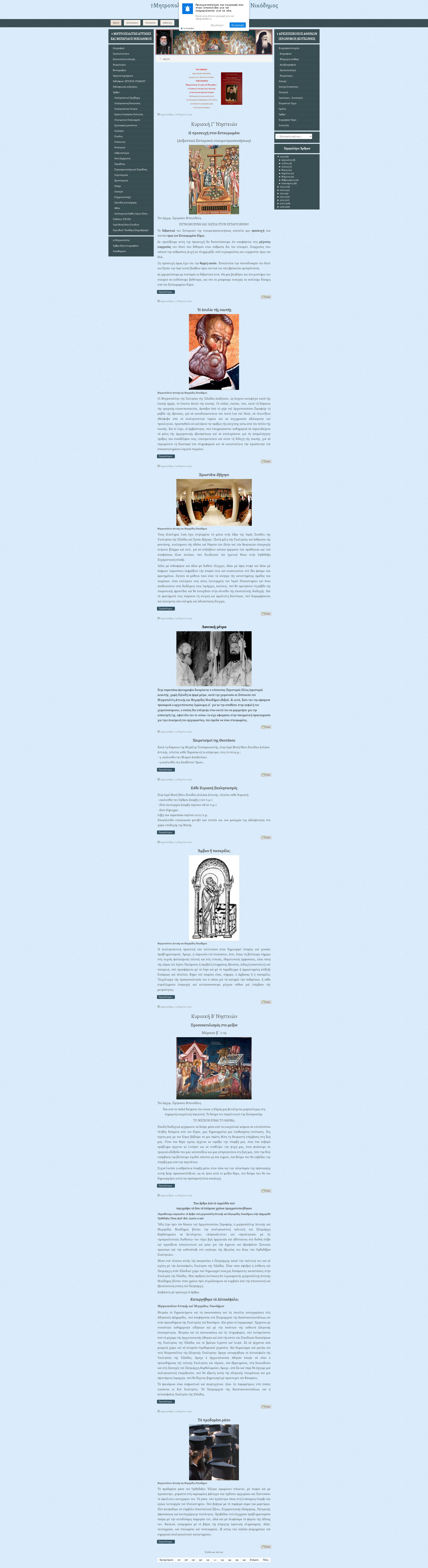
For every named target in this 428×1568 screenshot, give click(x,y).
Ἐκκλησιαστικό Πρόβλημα (126, 97)
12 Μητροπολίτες (121, 240)
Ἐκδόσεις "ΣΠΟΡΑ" (122, 219)
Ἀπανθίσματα (119, 251)
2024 (281, 190)
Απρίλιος (284, 173)
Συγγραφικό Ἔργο (287, 120)
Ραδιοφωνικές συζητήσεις (125, 86)
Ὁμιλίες (282, 108)
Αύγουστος (285, 160)
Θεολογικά (119, 147)
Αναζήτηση (167, 22)
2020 (281, 203)
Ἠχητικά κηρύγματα (123, 75)
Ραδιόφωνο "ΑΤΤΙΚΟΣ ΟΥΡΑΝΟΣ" (129, 81)
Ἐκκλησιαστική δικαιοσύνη (126, 103)
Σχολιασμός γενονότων (125, 125)
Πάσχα (117, 186)
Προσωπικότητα (121, 53)
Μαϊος (283, 170)
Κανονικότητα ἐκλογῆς (124, 59)
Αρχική (116, 22)
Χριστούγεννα (120, 180)
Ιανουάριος (286, 183)
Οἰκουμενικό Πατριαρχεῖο (126, 120)
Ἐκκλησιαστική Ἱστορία (125, 108)
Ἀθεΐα (116, 208)
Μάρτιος (284, 176)
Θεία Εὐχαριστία (122, 158)
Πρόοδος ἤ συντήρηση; (125, 202)
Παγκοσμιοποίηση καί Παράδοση (130, 169)
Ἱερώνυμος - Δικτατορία (291, 97)
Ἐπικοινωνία (150, 22)
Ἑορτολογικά (120, 175)
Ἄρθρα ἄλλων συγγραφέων (125, 245)
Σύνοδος (118, 136)
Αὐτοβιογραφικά (287, 64)
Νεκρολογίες (119, 64)
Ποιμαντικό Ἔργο (287, 103)
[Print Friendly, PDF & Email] (266, 296)
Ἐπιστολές (284, 125)
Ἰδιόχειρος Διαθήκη (289, 59)
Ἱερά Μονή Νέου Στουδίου (126, 224)
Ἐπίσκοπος (119, 142)
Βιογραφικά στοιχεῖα (289, 48)
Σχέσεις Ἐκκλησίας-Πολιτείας (128, 114)
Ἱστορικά (283, 92)
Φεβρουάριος (287, 180)
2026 (281, 156)
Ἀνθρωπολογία (121, 153)
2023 (281, 193)
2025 (281, 186)
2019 (280, 206)
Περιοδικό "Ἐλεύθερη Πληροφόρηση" (131, 230)
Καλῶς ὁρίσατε (132, 22)
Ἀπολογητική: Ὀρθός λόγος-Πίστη (130, 213)
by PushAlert (189, 28)
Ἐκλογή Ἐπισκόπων (288, 86)
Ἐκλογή (282, 81)
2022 (281, 196)
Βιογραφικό (119, 48)
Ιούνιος (284, 166)
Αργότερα (217, 25)
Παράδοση (119, 164)
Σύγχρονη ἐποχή (122, 197)
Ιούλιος (284, 163)
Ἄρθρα (116, 92)
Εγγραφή (238, 25)
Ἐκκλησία (118, 131)
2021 (280, 200)
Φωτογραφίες (119, 70)
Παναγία (118, 191)
